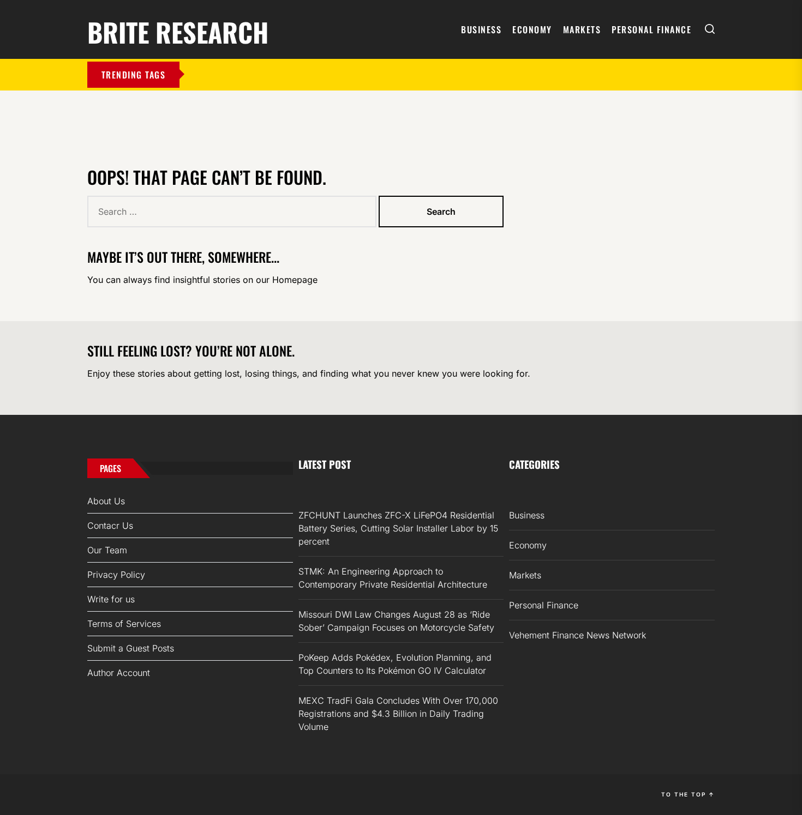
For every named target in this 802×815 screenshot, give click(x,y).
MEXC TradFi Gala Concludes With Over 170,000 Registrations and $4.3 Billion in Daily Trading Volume (398, 713)
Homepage (295, 279)
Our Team (107, 550)
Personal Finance (651, 29)
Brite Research (177, 30)
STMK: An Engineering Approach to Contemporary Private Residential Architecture (392, 578)
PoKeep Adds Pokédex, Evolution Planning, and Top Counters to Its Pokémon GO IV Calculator (395, 664)
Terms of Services (124, 623)
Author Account (118, 672)
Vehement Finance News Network (577, 635)
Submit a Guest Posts (130, 648)
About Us (106, 501)
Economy (532, 29)
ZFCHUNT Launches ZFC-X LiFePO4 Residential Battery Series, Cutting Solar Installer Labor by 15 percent (398, 528)
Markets (582, 29)
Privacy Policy (116, 574)
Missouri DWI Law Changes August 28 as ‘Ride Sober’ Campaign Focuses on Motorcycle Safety (396, 621)
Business (481, 29)
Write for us (111, 599)
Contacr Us (110, 525)
